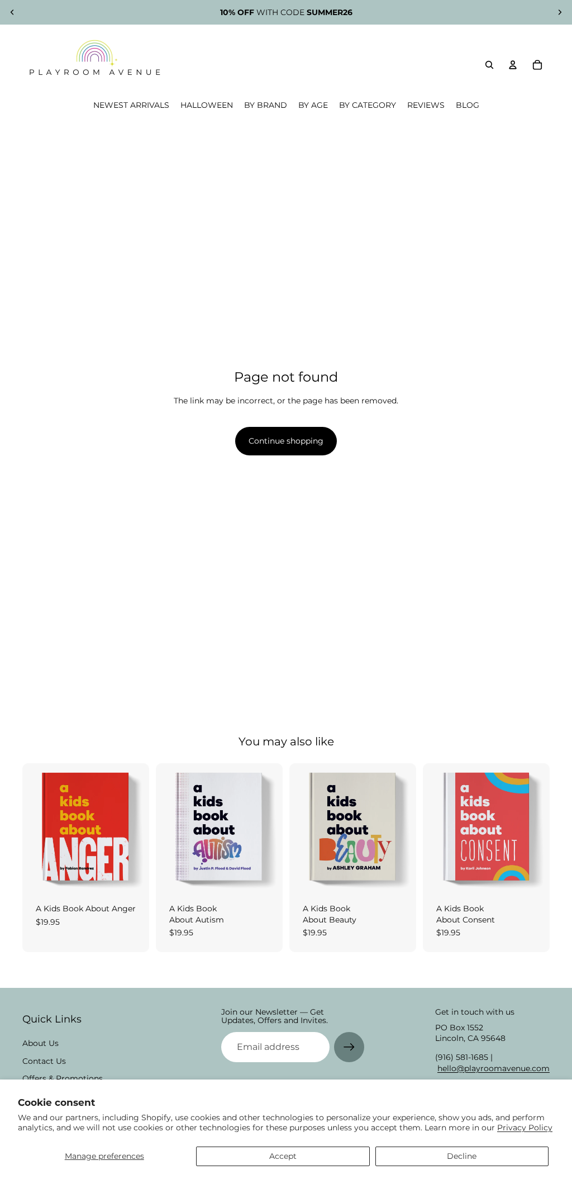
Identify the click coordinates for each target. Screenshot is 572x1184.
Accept (283, 1156)
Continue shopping (286, 441)
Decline (461, 1156)
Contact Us (44, 1061)
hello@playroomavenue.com (493, 1068)
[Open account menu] (512, 65)
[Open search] (489, 65)
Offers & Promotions (62, 1078)
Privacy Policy (524, 1128)
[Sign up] (349, 1047)
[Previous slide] (12, 12)
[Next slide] (559, 12)
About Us (40, 1043)
